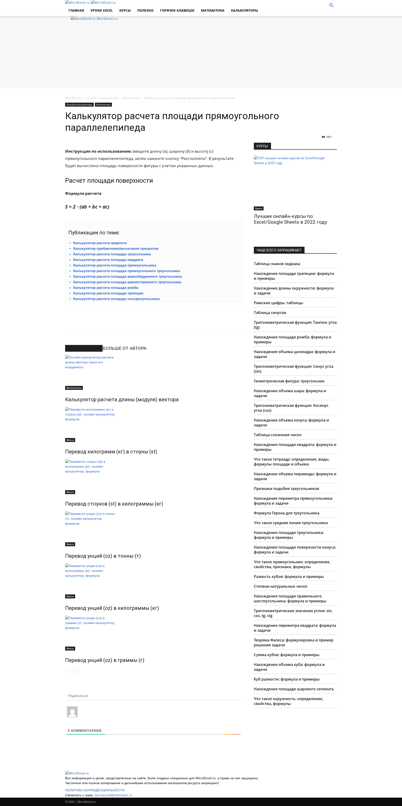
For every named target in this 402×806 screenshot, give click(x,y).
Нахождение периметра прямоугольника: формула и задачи (293, 501)
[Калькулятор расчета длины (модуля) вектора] (154, 372)
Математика (212, 10)
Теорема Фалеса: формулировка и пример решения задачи (293, 642)
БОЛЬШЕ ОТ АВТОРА (124, 348)
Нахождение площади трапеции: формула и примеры (294, 276)
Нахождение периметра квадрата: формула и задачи (295, 628)
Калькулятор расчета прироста (100, 243)
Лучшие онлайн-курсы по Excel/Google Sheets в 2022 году (290, 219)
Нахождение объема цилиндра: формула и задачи (294, 354)
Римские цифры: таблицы (278, 302)
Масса (70, 440)
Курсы (258, 208)
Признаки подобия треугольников (286, 488)
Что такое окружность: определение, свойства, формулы (288, 701)
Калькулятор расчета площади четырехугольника (116, 299)
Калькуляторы (244, 10)
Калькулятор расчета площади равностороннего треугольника (127, 282)
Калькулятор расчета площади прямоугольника (114, 265)
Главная (76, 10)
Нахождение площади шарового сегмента (294, 688)
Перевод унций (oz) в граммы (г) (104, 660)
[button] (331, 6)
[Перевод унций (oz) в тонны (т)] (154, 528)
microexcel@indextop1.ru (113, 795)
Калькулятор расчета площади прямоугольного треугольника (126, 271)
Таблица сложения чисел (278, 434)
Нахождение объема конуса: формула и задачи (291, 423)
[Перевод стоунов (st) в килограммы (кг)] (154, 476)
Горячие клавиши (177, 10)
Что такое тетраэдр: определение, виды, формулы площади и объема (291, 462)
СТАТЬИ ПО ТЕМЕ (84, 348)
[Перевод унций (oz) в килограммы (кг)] (154, 580)
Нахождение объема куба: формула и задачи (289, 667)
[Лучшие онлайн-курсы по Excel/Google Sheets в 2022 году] (295, 183)
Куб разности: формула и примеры (287, 679)
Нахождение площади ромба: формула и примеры (292, 339)
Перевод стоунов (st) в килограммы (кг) (114, 504)
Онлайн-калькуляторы (102, 98)
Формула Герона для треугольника (286, 513)
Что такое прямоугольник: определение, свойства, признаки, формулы (292, 564)
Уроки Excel (101, 10)
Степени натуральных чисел (280, 586)
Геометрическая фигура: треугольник (289, 381)
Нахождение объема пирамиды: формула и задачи (295, 476)
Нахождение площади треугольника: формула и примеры (289, 535)
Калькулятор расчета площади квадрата (108, 260)
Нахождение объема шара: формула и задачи (290, 393)
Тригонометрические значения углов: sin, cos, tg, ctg (293, 613)
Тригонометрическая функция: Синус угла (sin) (293, 369)
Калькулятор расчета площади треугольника (112, 254)
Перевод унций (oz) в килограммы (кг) (112, 608)
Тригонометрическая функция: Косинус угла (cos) (291, 408)
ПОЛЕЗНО (145, 10)
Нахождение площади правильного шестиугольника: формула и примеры (290, 599)
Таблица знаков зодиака (277, 263)
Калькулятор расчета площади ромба (105, 288)
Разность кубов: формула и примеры (289, 576)
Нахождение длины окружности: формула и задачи (294, 291)
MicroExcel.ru (74, 98)
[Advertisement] (201, 55)
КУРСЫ (125, 10)
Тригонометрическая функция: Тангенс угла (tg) (295, 325)
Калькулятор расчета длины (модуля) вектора (122, 399)
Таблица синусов (270, 312)
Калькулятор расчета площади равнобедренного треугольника (127, 276)
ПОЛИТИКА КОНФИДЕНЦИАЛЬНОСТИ (94, 790)
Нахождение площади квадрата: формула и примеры (295, 447)
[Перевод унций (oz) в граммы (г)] (154, 633)
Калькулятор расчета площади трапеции (108, 293)
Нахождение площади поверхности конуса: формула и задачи (295, 550)
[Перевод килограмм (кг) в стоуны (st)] (154, 424)
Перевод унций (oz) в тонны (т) (103, 556)
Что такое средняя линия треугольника (291, 522)
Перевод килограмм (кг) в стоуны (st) (111, 452)
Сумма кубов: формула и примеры (286, 654)
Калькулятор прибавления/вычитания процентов (115, 248)
